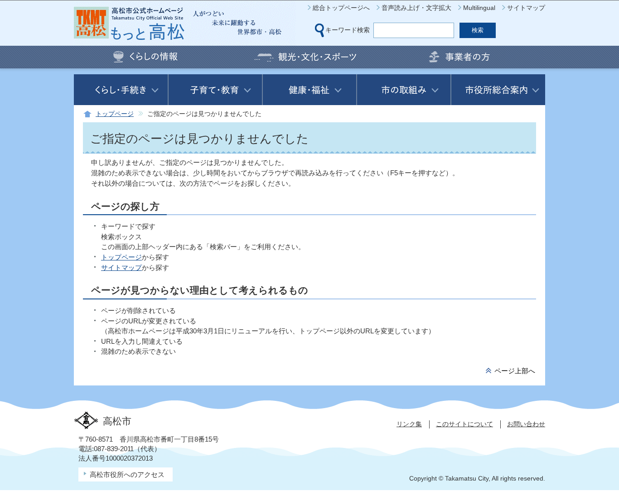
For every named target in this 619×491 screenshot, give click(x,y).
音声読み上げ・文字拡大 (416, 7)
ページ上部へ (514, 371)
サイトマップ (526, 7)
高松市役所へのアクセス (127, 474)
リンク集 (409, 424)
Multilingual (479, 7)
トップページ (115, 114)
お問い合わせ (526, 424)
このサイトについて (464, 424)
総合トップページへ (341, 7)
